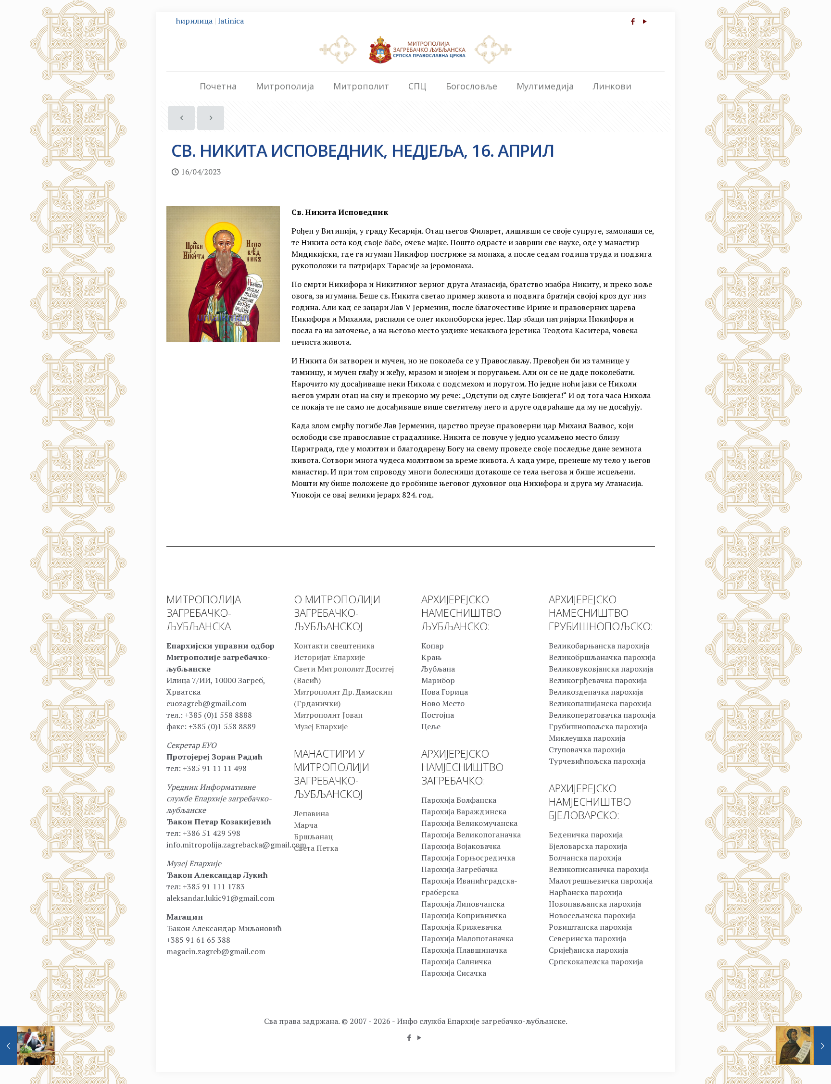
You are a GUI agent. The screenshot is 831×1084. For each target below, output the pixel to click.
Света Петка (316, 848)
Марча (305, 825)
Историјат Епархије (329, 657)
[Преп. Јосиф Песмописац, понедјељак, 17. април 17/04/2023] (803, 1045)
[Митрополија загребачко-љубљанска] (415, 49)
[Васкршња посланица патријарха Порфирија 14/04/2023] (27, 1045)
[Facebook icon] (632, 21)
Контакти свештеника (334, 645)
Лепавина (311, 813)
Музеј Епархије (321, 726)
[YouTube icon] (644, 21)
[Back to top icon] (785, 1064)
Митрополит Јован (328, 715)
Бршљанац (313, 836)
